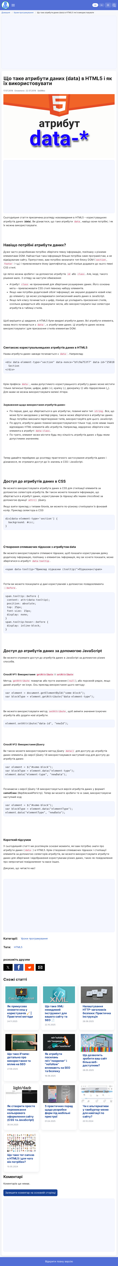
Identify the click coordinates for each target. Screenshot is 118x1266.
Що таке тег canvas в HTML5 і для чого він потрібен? (20, 1158)
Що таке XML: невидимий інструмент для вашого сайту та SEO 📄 (56, 1013)
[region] (59, 41)
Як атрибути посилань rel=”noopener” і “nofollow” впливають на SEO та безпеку (57, 1062)
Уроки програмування (23, 12)
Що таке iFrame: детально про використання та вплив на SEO (19, 1059)
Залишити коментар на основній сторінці (30, 1192)
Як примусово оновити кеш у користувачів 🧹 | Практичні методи (20, 1011)
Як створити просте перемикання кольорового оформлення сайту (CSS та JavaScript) (21, 1113)
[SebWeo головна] (5, 5)
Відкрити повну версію (59, 1261)
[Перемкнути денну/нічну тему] (108, 5)
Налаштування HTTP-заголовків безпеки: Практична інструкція (97, 1011)
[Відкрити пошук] (114, 5)
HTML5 (18, 947)
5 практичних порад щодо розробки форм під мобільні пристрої (59, 1111)
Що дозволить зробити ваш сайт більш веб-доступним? (95, 1060)
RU (102, 5)
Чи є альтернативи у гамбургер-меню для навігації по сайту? (96, 1111)
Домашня (6, 12)
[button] (8, 967)
